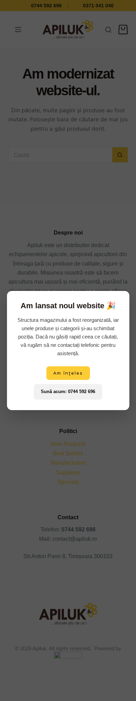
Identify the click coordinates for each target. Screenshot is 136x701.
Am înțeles (68, 373)
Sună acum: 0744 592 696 (68, 391)
